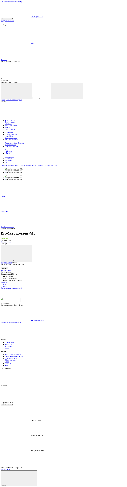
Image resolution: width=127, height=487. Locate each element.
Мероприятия (9, 157)
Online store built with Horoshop (11, 322)
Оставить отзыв (6, 242)
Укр (6, 24)
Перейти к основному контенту (11, 1)
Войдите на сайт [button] (6, 263)
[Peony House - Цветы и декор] (11, 301)
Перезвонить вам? (7, 19)
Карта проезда (5, 469)
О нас (45, 165)
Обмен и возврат (37, 165)
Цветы (7, 162)
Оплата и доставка (25, 165)
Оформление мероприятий (10, 165)
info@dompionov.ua (7, 21)
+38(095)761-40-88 (37, 17)
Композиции (9, 160)
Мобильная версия (37, 320)
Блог (55, 165)
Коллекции (8, 158)
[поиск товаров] (16, 91)
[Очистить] (67, 91)
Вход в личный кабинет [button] (13, 354)
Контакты (50, 165)
